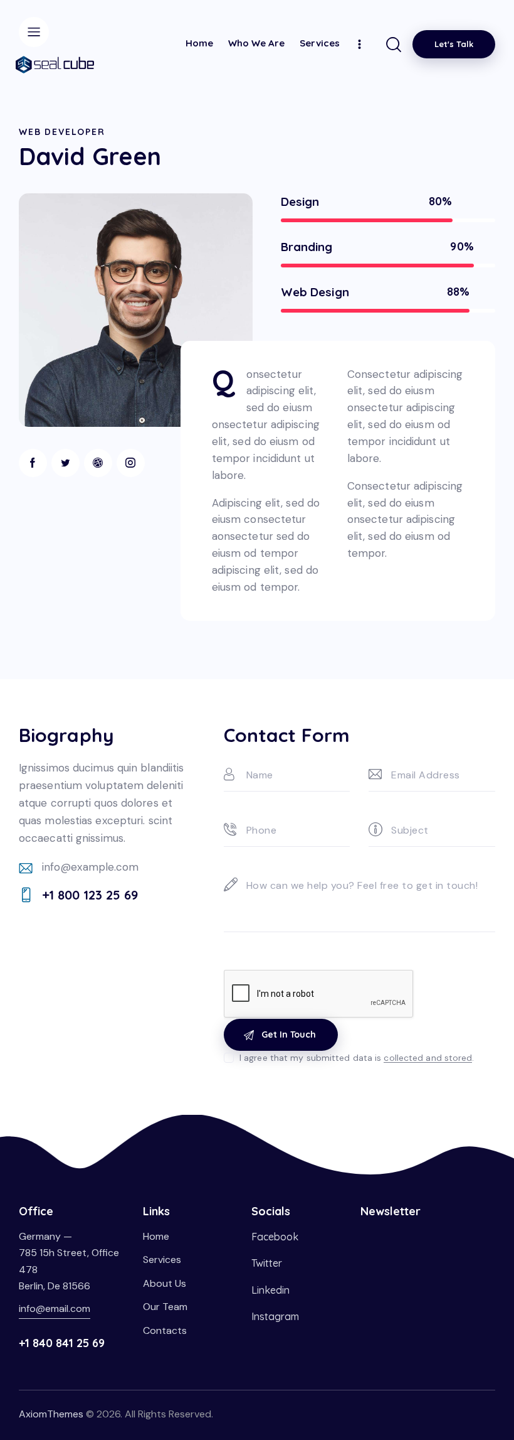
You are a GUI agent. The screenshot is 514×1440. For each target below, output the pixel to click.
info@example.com (90, 867)
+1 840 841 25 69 (62, 1343)
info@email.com (54, 1308)
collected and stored (428, 1058)
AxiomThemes (51, 1414)
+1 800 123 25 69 (90, 895)
